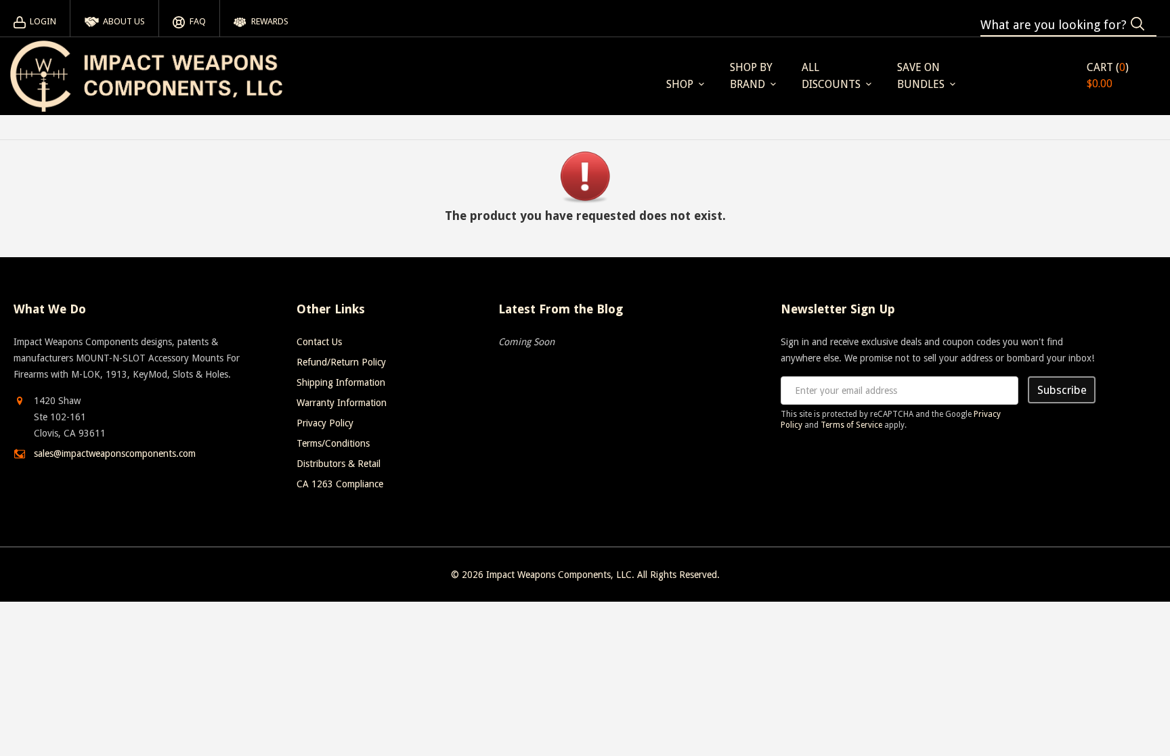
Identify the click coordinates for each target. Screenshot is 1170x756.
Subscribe (1062, 390)
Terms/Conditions (333, 443)
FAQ (197, 21)
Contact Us (319, 341)
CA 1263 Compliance (340, 484)
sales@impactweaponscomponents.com (115, 453)
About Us (124, 21)
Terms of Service (851, 425)
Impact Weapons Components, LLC (559, 574)
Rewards (269, 21)
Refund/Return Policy (341, 362)
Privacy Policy (325, 423)
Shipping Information (341, 382)
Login (43, 21)
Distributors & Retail (339, 463)
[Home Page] (146, 76)
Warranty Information (342, 402)
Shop (679, 84)
